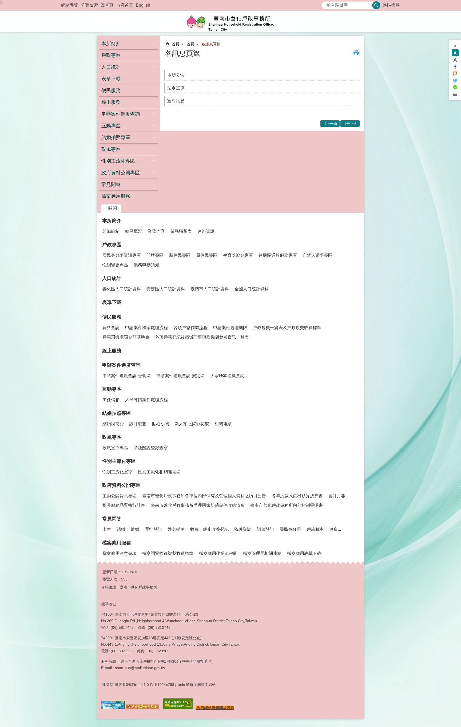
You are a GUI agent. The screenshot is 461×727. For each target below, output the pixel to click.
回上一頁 (330, 123)
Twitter (455, 80)
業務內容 (156, 231)
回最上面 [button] (350, 123)
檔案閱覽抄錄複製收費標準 (167, 553)
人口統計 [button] (111, 67)
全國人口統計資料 (252, 289)
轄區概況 (133, 231)
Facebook (455, 66)
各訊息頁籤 (211, 44)
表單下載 (111, 78)
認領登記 (265, 529)
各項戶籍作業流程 (190, 327)
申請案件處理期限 (230, 327)
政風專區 (111, 437)
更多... (335, 529)
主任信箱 (111, 399)
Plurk (455, 73)
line (455, 87)
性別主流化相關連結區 (159, 471)
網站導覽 (69, 5)
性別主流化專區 (119, 461)
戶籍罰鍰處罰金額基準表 (125, 337)
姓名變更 (176, 529)
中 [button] (455, 52)
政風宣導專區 (115, 447)
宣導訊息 (175, 100)
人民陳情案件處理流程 (146, 399)
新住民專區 (179, 255)
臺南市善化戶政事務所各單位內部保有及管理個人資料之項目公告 (204, 495)
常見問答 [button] (111, 184)
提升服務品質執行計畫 (123, 505)
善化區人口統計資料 (121, 289)
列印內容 (356, 52)
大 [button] (455, 59)
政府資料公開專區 (121, 485)
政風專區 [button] (111, 149)
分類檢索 (89, 5)
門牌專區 (155, 255)
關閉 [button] (112, 208)
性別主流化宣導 (117, 471)
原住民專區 (206, 255)
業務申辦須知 (146, 265)
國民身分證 (290, 529)
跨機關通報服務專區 (278, 255)
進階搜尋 (391, 5)
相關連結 (223, 423)
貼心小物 (160, 423)
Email (455, 94)
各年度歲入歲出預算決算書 (297, 495)
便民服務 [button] (111, 90)
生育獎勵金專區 (238, 255)
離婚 (135, 529)
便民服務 (111, 317)
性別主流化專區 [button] (118, 161)
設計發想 (137, 423)
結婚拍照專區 (116, 413)
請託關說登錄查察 (151, 447)
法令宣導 (175, 88)
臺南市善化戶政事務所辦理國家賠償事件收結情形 (198, 505)
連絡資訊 (205, 231)
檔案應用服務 (116, 543)
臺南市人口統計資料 (209, 289)
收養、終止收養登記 (209, 529)
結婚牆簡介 (113, 423)
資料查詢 (111, 327)
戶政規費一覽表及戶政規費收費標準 (287, 327)
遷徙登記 (153, 529)
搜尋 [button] (376, 5)
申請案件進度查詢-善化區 (126, 375)
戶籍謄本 (315, 529)
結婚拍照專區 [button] (115, 137)
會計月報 (336, 495)
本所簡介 (111, 220)
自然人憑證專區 (317, 255)
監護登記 (242, 529)
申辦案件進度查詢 (121, 365)
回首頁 (107, 5)
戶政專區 (111, 244)
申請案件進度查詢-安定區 (180, 375)
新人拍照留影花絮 (192, 423)
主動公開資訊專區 (119, 495)
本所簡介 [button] (111, 43)
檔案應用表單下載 (304, 553)
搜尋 (325, 4)
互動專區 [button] (111, 125)
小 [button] (455, 45)
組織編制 (111, 231)
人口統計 (111, 278)
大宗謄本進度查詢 (227, 375)
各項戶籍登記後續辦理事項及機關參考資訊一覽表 (202, 337)
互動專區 (111, 389)
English (143, 5)
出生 (106, 529)
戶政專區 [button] (111, 55)
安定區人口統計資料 (165, 289)
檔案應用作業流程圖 (218, 553)
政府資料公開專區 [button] (120, 172)
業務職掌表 (181, 231)
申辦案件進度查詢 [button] (120, 114)
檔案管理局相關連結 (262, 553)
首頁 (175, 44)
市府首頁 (124, 5)
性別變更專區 (115, 265)
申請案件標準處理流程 (146, 327)
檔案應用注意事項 (119, 553)
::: (1, 2)
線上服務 (111, 102)
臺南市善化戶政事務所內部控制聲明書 (286, 505)
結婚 (121, 529)
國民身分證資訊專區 (121, 255)
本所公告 (175, 75)
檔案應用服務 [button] (115, 196)
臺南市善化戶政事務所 (230, 21)
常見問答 (111, 518)
